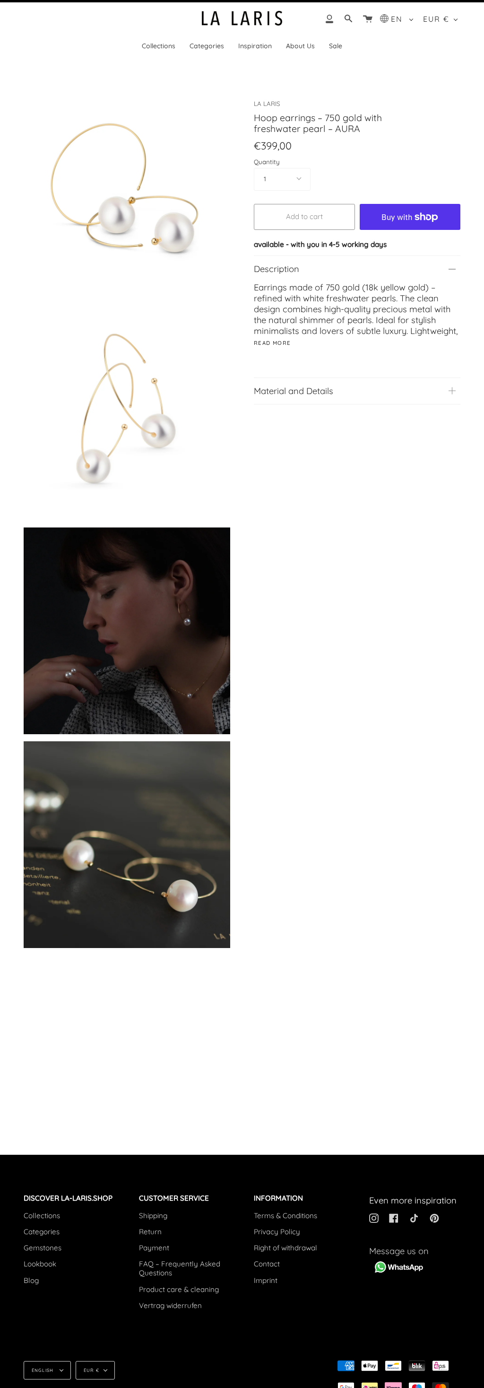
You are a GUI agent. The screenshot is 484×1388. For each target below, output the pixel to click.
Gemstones (42, 1247)
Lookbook (40, 1263)
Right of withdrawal (285, 1247)
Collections (42, 1215)
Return (150, 1231)
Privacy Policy (277, 1231)
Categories (42, 1231)
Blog (31, 1280)
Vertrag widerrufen (170, 1305)
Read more (272, 343)
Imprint (265, 1280)
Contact (267, 1263)
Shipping (153, 1215)
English (43, 1370)
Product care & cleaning (179, 1289)
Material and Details (293, 391)
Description (276, 269)
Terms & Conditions (285, 1215)
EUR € (436, 19)
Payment (154, 1247)
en (398, 19)
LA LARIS (267, 103)
